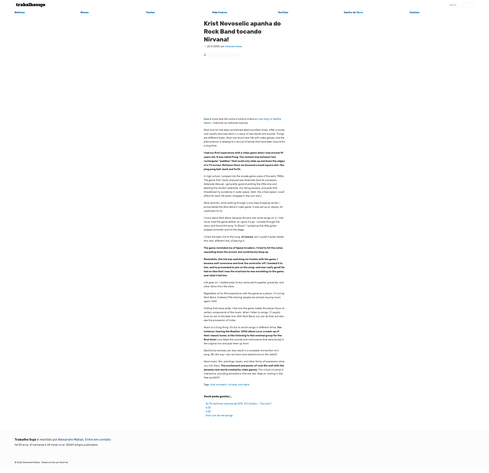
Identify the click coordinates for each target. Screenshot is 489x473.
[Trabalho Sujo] (30, 5)
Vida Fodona (219, 12)
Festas (150, 12)
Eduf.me (64, 462)
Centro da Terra (353, 12)
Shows (84, 12)
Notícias (20, 12)
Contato (415, 12)
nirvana (232, 384)
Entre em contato (98, 439)
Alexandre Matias (233, 46)
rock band (243, 384)
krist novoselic (218, 384)
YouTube (283, 12)
